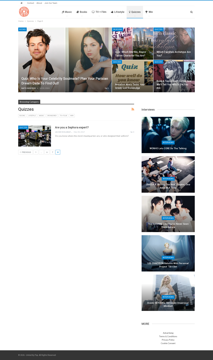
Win (151, 11)
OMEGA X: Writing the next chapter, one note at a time (168, 186)
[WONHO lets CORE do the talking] (168, 135)
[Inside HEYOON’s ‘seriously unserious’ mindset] (168, 292)
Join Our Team (50, 3)
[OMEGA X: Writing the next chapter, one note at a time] (168, 174)
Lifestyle (119, 11)
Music (68, 11)
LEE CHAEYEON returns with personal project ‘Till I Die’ (168, 265)
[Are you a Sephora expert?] (34, 136)
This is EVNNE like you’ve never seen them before (168, 226)
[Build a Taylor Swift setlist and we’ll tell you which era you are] (174, 76)
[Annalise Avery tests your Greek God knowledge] (133, 76)
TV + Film (101, 11)
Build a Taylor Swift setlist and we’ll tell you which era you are (174, 84)
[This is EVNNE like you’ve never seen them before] (168, 214)
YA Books (117, 29)
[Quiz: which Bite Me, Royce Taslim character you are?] (133, 43)
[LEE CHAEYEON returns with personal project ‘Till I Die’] (168, 253)
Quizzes (136, 11)
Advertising (168, 333)
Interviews (168, 142)
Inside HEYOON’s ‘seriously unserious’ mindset (168, 305)
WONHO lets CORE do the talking (168, 148)
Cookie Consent (168, 343)
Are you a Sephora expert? (72, 127)
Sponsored (52, 116)
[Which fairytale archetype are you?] (174, 43)
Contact (30, 3)
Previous (26, 152)
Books (83, 11)
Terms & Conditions (168, 336)
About (39, 3)
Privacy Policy (168, 340)
